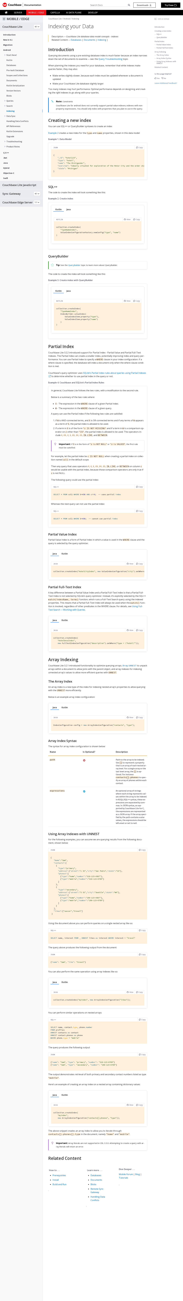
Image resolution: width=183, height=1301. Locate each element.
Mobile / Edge (36, 12)
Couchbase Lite (55, 18)
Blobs (9, 95)
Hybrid (6, 168)
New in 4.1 (7, 39)
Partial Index (159, 41)
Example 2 (53, 133)
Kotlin (9, 60)
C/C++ (6, 152)
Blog (137, 1174)
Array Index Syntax (163, 58)
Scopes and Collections (17, 75)
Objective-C (8, 173)
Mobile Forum (126, 1174)
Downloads (143, 5)
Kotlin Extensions (14, 131)
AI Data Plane (74, 12)
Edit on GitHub (163, 19)
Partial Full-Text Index (164, 47)
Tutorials (123, 1177)
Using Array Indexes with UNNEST (166, 62)
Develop (93, 12)
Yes (158, 78)
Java (5, 163)
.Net (5, 157)
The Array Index (162, 55)
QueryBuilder (161, 37)
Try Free (169, 5)
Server (18, 12)
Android (7, 50)
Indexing (10, 111)
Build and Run (59, 1184)
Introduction (9, 34)
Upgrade (10, 136)
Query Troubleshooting (110, 59)
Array (129, 665)
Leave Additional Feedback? (166, 83)
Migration (7, 44)
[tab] (58, 209)
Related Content (161, 67)
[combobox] (109, 5)
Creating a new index (163, 31)
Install (56, 1179)
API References (13, 126)
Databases (11, 65)
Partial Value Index (163, 44)
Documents (11, 80)
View (128, 219)
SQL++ (159, 34)
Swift (5, 178)
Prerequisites (59, 1175)
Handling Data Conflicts (17, 121)
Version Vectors (13, 90)
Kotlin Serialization (15, 85)
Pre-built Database (15, 70)
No (165, 78)
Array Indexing (160, 51)
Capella (55, 12)
